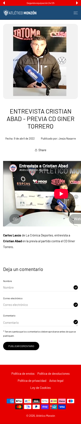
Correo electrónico (13, 298)
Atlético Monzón (45, 415)
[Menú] (75, 13)
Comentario (9, 315)
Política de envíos (22, 373)
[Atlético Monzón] (20, 12)
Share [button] (42, 150)
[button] (4, 3)
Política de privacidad (32, 380)
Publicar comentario (21, 346)
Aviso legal (56, 380)
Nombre (7, 280)
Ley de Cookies (40, 387)
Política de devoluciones (53, 373)
